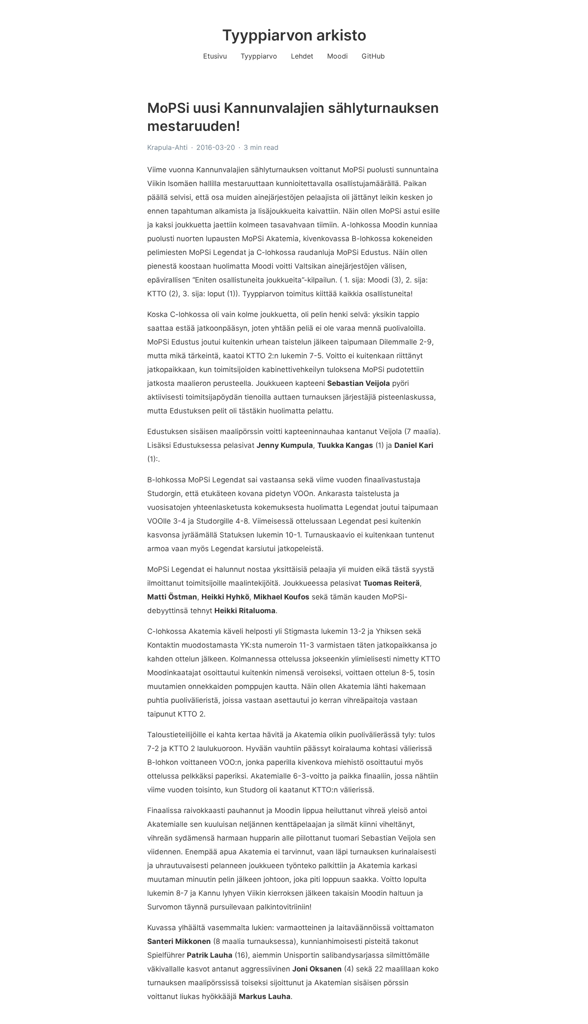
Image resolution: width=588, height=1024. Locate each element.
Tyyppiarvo (259, 56)
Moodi (337, 56)
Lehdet (302, 56)
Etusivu (215, 56)
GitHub (373, 56)
